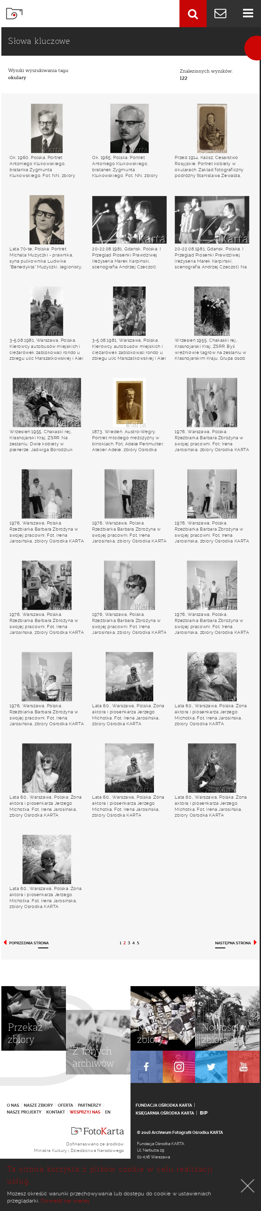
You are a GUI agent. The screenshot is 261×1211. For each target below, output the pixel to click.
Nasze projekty (24, 1112)
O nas (13, 1105)
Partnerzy (89, 1105)
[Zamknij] (248, 1186)
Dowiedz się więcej (65, 1201)
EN (107, 1112)
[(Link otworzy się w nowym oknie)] (146, 1067)
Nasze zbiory (38, 1105)
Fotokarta (14, 13)
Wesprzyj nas (85, 1112)
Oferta (65, 1105)
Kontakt (55, 1112)
